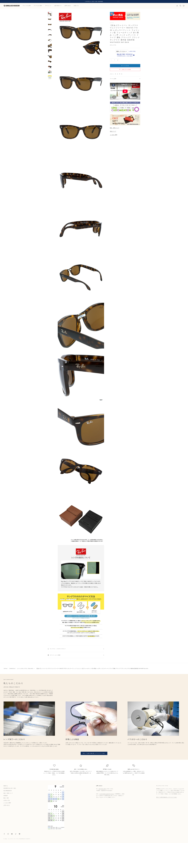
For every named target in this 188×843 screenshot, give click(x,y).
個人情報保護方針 (8, 790)
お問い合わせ (68, 5)
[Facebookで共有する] (115, 74)
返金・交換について (8, 793)
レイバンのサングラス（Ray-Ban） (25, 668)
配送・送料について (114, 128)
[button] (133, 55)
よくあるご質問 (113, 134)
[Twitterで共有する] (117, 74)
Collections (12, 668)
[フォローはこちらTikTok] (15, 834)
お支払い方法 (7, 800)
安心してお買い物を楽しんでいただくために (94, 753)
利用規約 (6, 795)
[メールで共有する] (121, 74)
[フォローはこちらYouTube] (12, 834)
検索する (6, 786)
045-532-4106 (102, 789)
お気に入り (76, 5)
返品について (113, 131)
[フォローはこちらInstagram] (8, 834)
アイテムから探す (38, 5)
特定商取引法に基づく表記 (10, 788)
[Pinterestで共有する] (119, 74)
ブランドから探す (27, 5)
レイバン (112, 22)
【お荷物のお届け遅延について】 (94, 1)
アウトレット (48, 5)
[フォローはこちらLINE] (19, 834)
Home (5, 668)
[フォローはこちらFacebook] (4, 834)
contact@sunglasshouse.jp (106, 794)
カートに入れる (125, 65)
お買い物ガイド (58, 5)
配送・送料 (6, 798)
